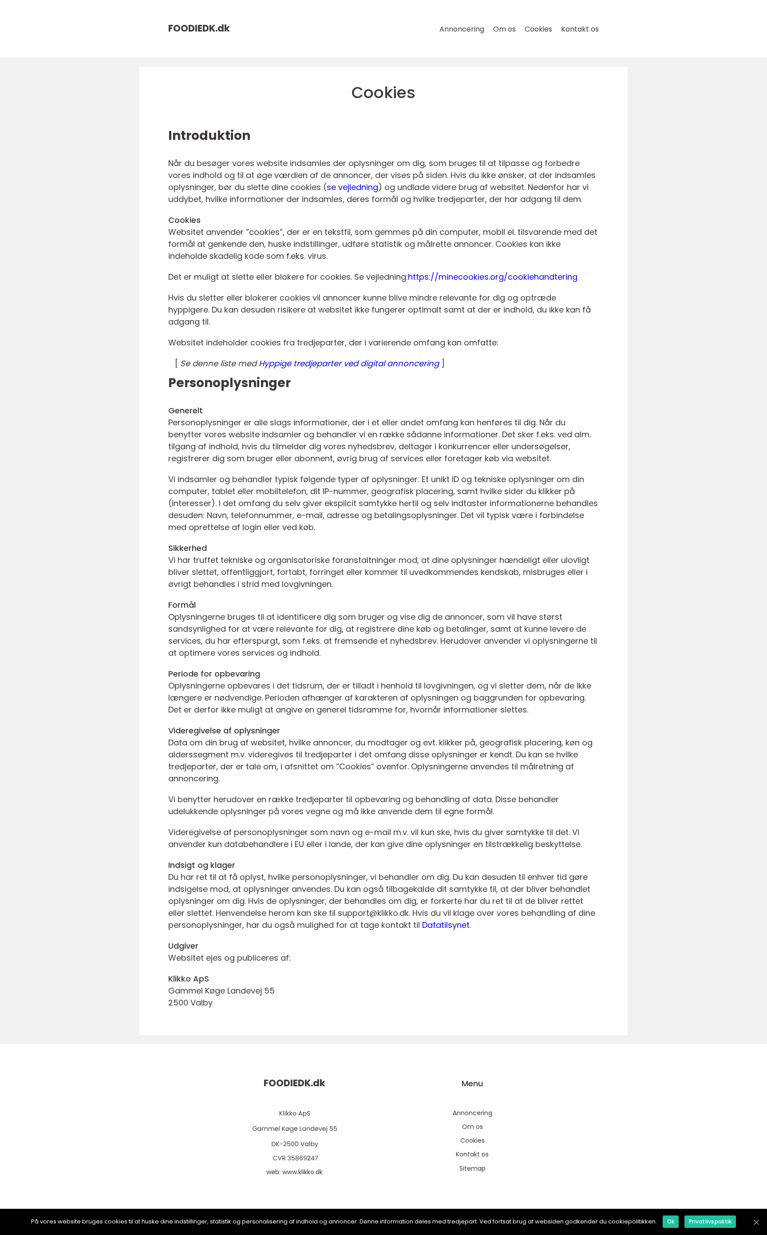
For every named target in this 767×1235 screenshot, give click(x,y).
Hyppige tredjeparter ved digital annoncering (349, 363)
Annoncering (461, 29)
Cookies (538, 29)
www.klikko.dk (302, 1172)
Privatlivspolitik (710, 1221)
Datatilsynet (446, 924)
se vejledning (352, 187)
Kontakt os (580, 29)
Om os (504, 29)
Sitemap (472, 1168)
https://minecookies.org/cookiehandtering (492, 276)
